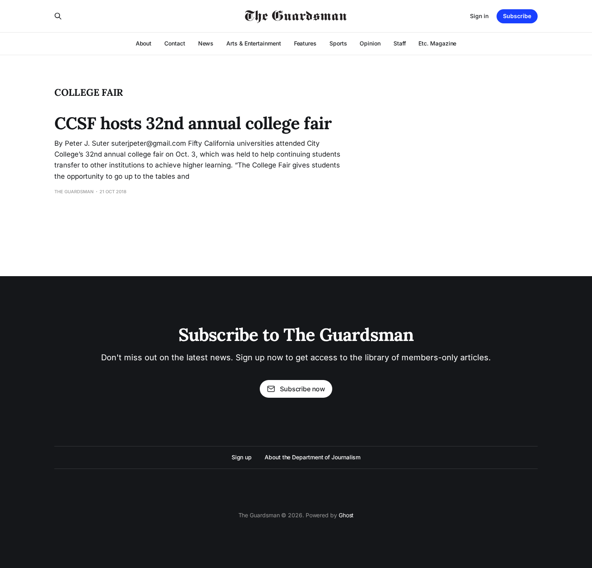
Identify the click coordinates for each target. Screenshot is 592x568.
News (206, 43)
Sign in (479, 15)
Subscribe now (302, 389)
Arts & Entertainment (253, 43)
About (144, 43)
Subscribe (517, 15)
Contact (174, 43)
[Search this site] (58, 16)
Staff (399, 43)
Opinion (370, 43)
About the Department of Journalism (312, 457)
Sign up (242, 457)
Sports (338, 43)
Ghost (346, 515)
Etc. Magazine (437, 43)
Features (305, 43)
